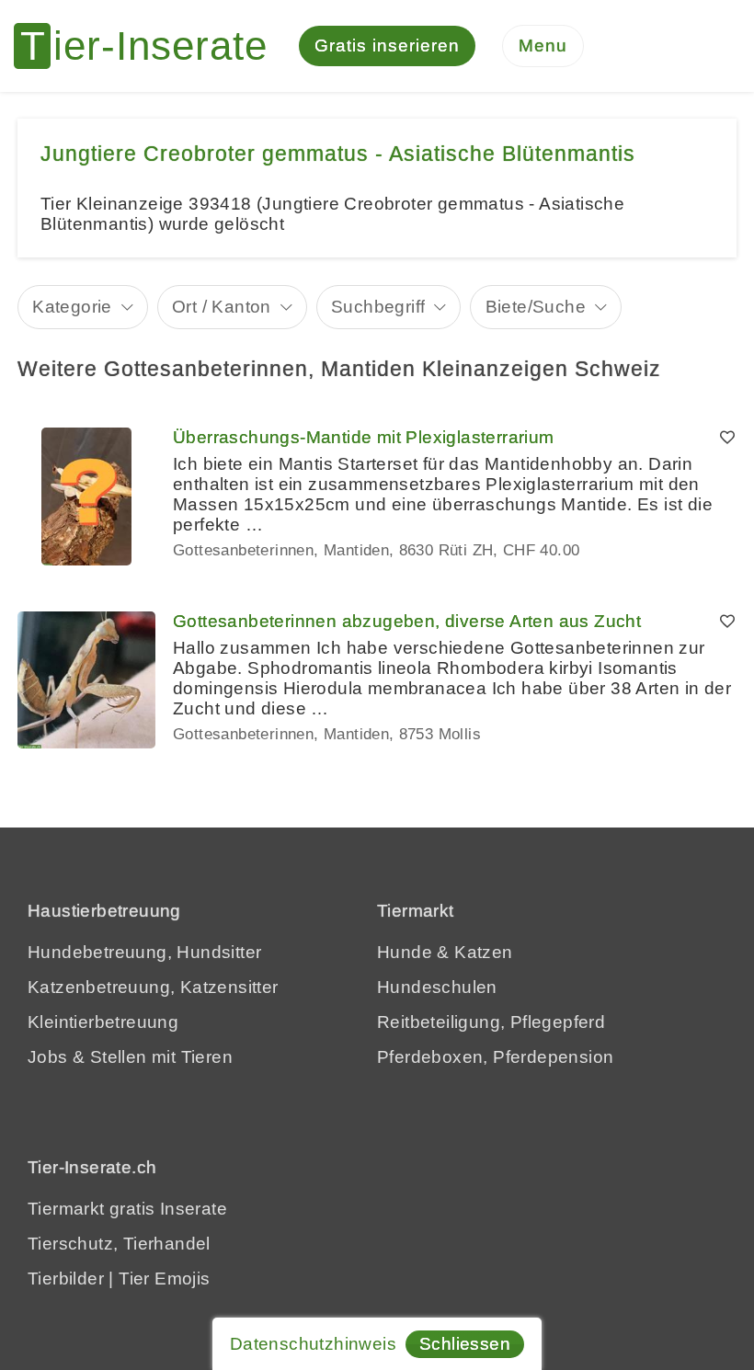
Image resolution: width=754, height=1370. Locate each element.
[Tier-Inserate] (152, 46)
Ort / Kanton (221, 306)
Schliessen (464, 1343)
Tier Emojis (164, 1278)
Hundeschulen (437, 987)
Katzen (483, 952)
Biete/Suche (536, 306)
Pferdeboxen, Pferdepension (495, 1057)
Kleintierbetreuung (103, 1022)
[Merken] (727, 438)
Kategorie (72, 306)
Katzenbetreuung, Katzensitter (153, 987)
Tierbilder (66, 1278)
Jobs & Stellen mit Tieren (130, 1057)
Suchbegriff (378, 306)
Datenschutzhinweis (313, 1343)
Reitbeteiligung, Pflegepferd (491, 1022)
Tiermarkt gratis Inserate (127, 1208)
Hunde (404, 952)
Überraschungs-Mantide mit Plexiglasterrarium (363, 437)
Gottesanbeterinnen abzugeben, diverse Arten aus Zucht (407, 621)
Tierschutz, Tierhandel (119, 1243)
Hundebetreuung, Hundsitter (144, 952)
